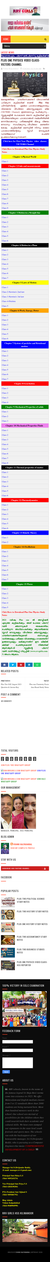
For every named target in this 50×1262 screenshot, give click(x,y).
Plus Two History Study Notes (32, 911)
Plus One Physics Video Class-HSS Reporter (32, 963)
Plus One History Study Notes (32, 924)
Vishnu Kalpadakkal (22, 844)
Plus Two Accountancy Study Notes (32, 938)
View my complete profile (23, 847)
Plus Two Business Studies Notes (31, 951)
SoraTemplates (24, 1258)
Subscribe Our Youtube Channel (15, 868)
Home (5, 39)
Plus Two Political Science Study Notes (31, 900)
